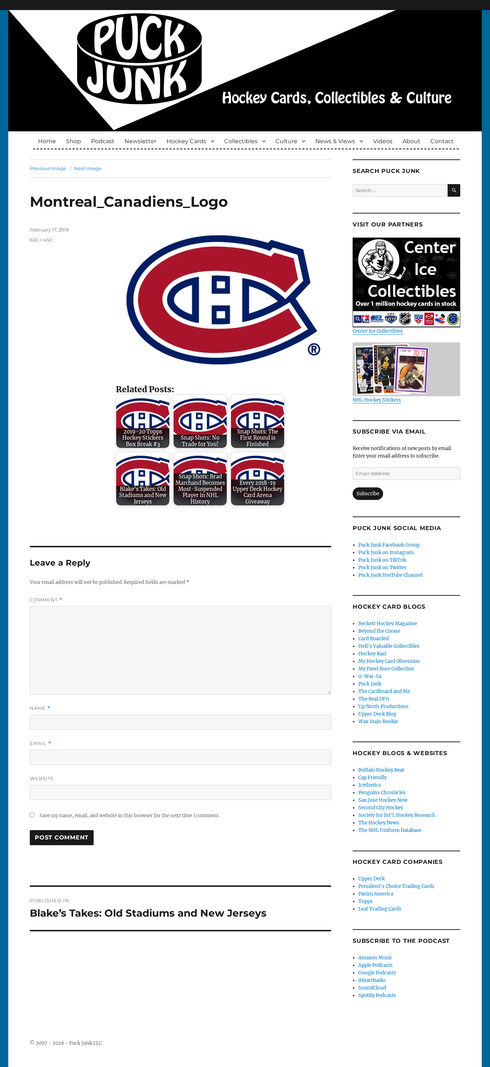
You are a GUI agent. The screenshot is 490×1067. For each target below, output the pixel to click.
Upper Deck (371, 879)
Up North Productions (383, 706)
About (411, 141)
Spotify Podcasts (377, 995)
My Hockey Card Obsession (389, 661)
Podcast (102, 141)
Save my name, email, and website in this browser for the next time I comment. (129, 816)
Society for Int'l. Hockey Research (396, 815)
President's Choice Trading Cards (396, 886)
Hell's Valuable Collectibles (389, 646)
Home (47, 141)
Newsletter (140, 141)
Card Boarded (373, 639)
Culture (286, 141)
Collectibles (241, 141)
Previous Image (48, 168)
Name (40, 708)
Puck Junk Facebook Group (389, 545)
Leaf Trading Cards (379, 909)
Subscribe (368, 494)
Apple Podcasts (375, 965)
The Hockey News (378, 823)
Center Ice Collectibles (378, 331)
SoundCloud (372, 988)
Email (40, 743)
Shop (73, 141)
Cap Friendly (372, 777)
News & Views (335, 141)
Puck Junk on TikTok (382, 560)
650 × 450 (41, 240)
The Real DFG (373, 699)
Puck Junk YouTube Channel (390, 575)
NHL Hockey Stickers (377, 400)
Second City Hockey (380, 808)
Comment (46, 600)
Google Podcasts (377, 973)
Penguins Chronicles (382, 793)
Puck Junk (369, 684)
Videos (382, 141)
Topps (365, 901)
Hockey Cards (186, 141)
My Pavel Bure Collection (386, 669)
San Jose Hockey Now (382, 800)
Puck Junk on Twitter (382, 568)
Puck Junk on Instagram (386, 552)
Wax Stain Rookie (378, 722)
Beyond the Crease (379, 631)
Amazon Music (375, 958)
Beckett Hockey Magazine (387, 624)
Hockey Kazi (372, 654)
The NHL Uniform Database (389, 830)
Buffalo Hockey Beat (381, 770)
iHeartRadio (372, 980)
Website (42, 778)
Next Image (88, 168)
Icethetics (369, 785)
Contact (442, 141)
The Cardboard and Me (384, 691)
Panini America (375, 894)
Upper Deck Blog (377, 714)
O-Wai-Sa (369, 676)
